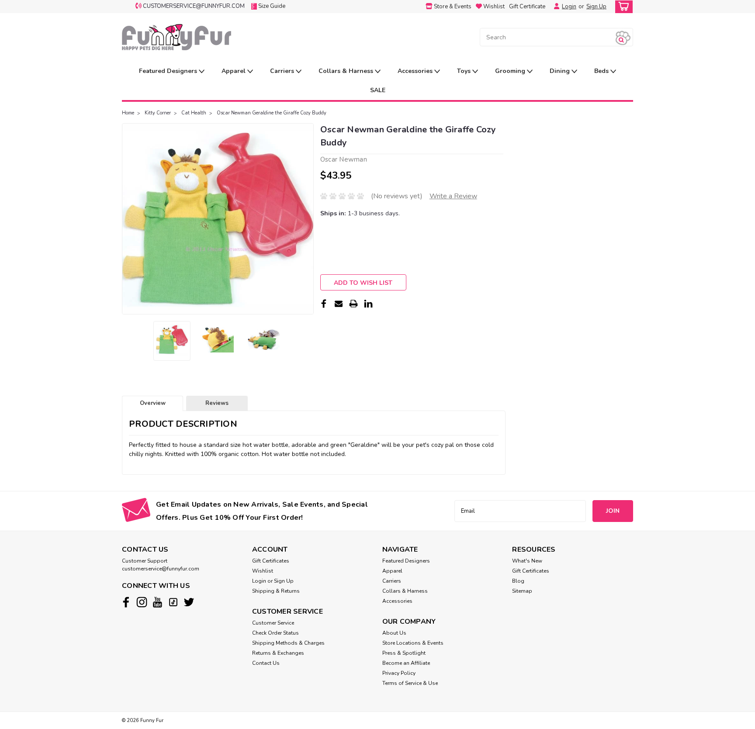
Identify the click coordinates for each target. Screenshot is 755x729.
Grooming (511, 71)
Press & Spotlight (404, 653)
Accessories (416, 71)
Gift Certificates (270, 560)
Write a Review (453, 196)
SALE (377, 90)
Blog (518, 580)
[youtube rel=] (157, 602)
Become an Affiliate (406, 663)
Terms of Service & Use (410, 683)
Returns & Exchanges (278, 653)
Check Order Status (275, 632)
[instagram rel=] (141, 602)
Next (306, 218)
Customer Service (273, 622)
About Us (394, 632)
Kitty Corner (158, 113)
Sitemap (522, 590)
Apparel (234, 71)
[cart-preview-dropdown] (622, 6)
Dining (560, 71)
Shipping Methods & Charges (288, 642)
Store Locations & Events (412, 642)
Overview (153, 403)
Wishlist (262, 570)
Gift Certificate (527, 6)
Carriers (283, 71)
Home (128, 113)
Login (569, 6)
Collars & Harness (347, 71)
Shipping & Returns (276, 590)
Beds (602, 71)
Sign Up (596, 6)
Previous (129, 218)
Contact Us (266, 663)
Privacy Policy (399, 673)
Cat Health (193, 113)
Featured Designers (169, 71)
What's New (527, 560)
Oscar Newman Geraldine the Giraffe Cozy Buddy (271, 113)
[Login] (554, 6)
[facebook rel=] (126, 602)
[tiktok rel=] (173, 602)
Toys (464, 71)
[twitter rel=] (189, 602)
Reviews (217, 403)
